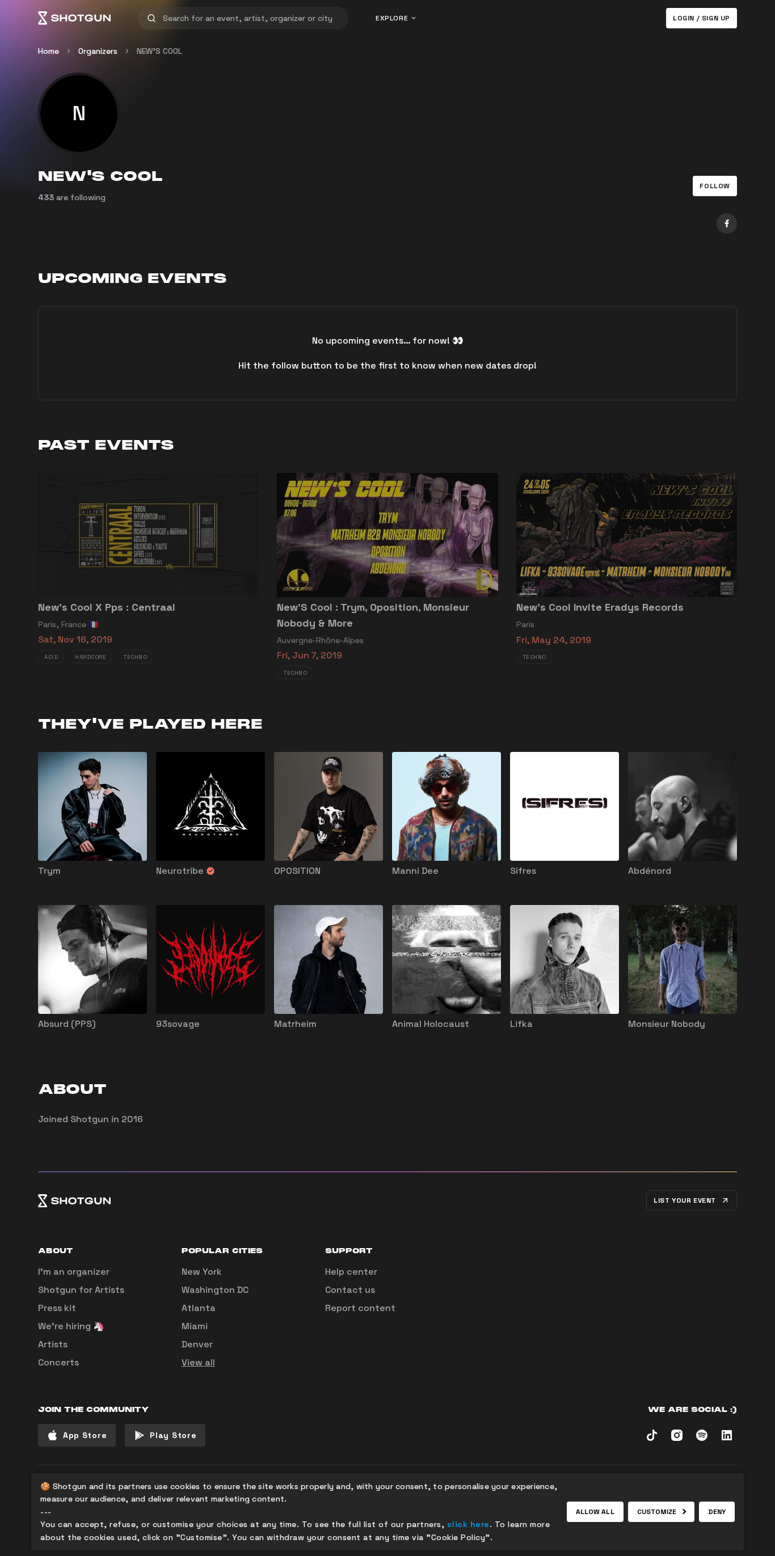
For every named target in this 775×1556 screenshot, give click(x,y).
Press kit (57, 1308)
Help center (351, 1272)
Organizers (97, 51)
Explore (392, 18)
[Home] (74, 18)
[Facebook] (727, 223)
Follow (715, 186)
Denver (197, 1344)
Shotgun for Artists (81, 1290)
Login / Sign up (701, 18)
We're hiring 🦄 (71, 1326)
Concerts (58, 1362)
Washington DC (215, 1290)
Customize (657, 1511)
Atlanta (199, 1308)
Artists (53, 1344)
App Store (85, 1435)
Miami (195, 1326)
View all (198, 1362)
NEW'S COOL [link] (159, 51)
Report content (360, 1308)
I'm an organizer (73, 1272)
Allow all (595, 1511)
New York (202, 1272)
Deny (717, 1511)
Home (48, 51)
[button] (715, 186)
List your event (685, 1200)
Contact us (350, 1290)
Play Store (173, 1435)
